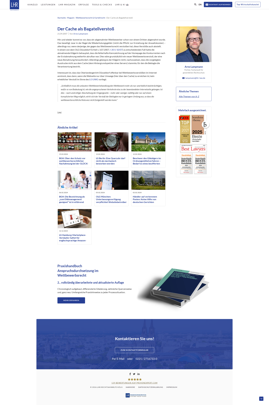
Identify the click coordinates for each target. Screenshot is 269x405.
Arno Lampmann (80, 33)
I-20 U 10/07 (116, 49)
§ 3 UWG (93, 79)
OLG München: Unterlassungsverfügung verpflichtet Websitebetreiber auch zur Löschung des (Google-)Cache (111, 202)
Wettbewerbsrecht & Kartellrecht (90, 18)
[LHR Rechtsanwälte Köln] (14, 5)
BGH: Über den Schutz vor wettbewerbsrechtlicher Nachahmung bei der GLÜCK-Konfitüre (73, 162)
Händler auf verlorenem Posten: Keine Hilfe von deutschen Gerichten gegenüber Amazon (145, 200)
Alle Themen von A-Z (189, 96)
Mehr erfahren (71, 300)
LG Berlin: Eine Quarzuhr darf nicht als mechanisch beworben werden (110, 161)
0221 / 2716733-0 (146, 358)
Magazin (70, 18)
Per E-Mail (118, 358)
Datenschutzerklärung (150, 387)
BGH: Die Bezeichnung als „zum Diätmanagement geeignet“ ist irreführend (72, 199)
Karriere (130, 387)
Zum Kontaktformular (134, 350)
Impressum (171, 387)
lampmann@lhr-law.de (195, 78)
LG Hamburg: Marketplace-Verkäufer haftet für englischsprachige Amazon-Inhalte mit (72, 239)
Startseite (61, 18)
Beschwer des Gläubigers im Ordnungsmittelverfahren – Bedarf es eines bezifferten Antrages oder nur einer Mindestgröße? (147, 163)
